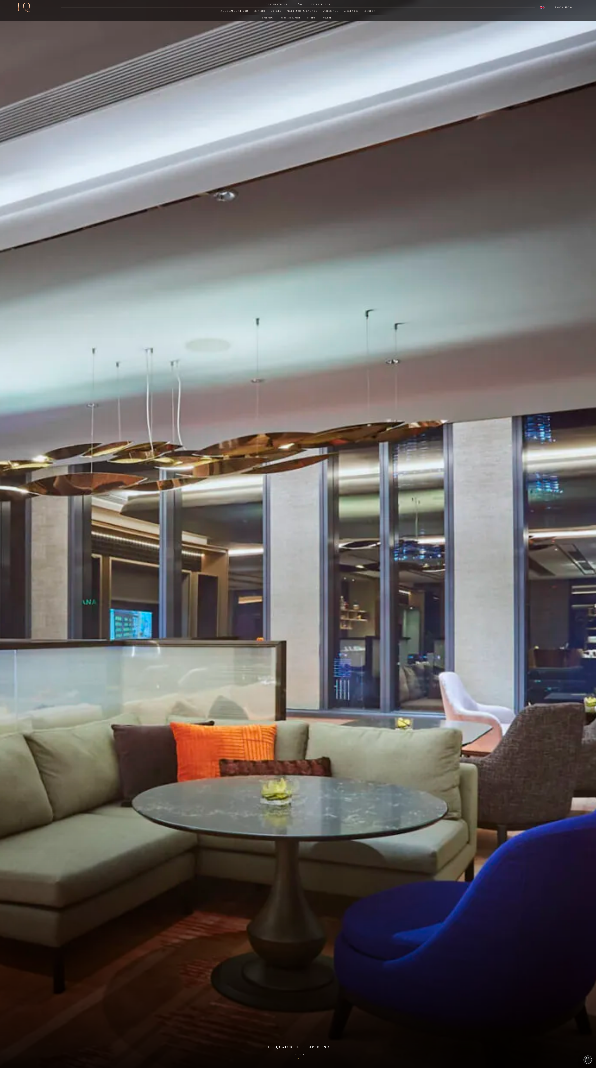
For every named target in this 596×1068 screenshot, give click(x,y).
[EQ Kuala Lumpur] (24, 7)
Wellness (351, 11)
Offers (276, 11)
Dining (259, 11)
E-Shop (369, 11)
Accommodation (290, 18)
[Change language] (543, 7)
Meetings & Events (302, 11)
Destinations (276, 4)
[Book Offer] (587, 1059)
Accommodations (235, 11)
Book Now (564, 7)
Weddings (331, 11)
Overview (267, 18)
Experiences (320, 4)
